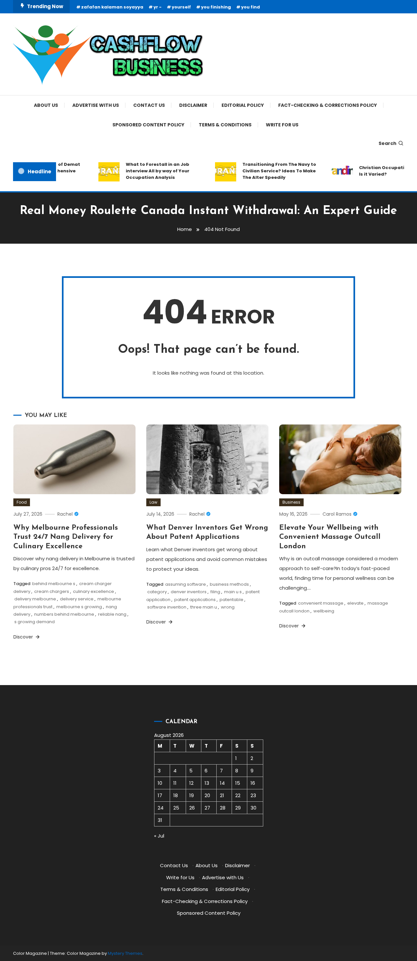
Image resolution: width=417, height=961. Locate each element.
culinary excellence (93, 591)
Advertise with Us (95, 105)
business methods (229, 584)
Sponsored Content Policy (148, 125)
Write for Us (282, 125)
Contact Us (149, 105)
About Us (46, 105)
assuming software (185, 584)
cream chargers (51, 591)
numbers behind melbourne (64, 614)
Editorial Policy (243, 105)
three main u (203, 607)
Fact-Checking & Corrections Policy (327, 105)
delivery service (76, 599)
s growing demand (34, 622)
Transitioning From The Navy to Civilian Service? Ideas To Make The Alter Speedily (272, 170)
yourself (181, 7)
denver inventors (189, 592)
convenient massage (320, 603)
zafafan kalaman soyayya (112, 7)
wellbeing (323, 611)
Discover (23, 637)
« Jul (159, 835)
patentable (231, 599)
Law (153, 502)
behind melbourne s (53, 584)
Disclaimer (193, 105)
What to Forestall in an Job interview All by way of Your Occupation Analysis (150, 170)
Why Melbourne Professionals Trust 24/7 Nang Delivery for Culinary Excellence (65, 537)
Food (22, 502)
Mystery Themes (125, 953)
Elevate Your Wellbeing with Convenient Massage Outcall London (330, 537)
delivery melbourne (35, 599)
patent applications (195, 599)
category (157, 592)
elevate (355, 603)
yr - (157, 7)
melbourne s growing (79, 607)
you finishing (216, 7)
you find (250, 7)
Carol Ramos (337, 514)
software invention (166, 607)
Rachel (65, 514)
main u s (233, 592)
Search (387, 143)
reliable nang (112, 614)
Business (291, 502)
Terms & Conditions (225, 125)
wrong (228, 607)
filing (215, 592)
